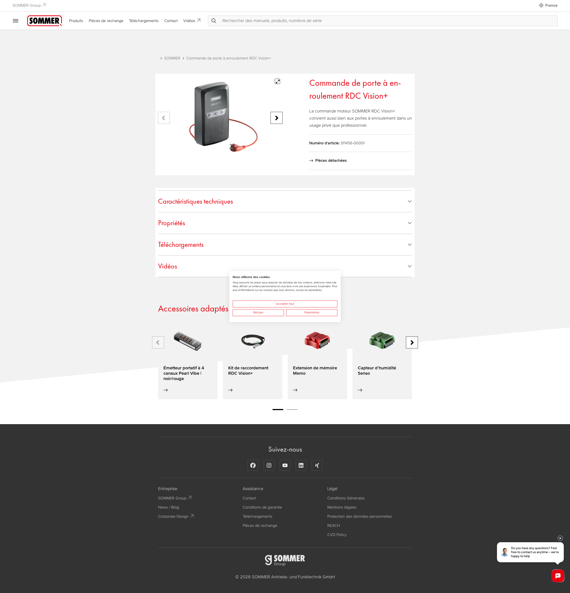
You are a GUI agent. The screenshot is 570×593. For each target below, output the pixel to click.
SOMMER (172, 58)
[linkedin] (301, 465)
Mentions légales (341, 507)
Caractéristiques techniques (195, 201)
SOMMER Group (26, 5)
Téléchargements (144, 20)
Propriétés (171, 222)
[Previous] (164, 118)
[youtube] (285, 465)
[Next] (277, 118)
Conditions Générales (346, 498)
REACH (333, 525)
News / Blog (168, 507)
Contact (171, 20)
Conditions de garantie (262, 507)
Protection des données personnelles (359, 516)
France (551, 5)
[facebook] (253, 465)
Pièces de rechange (106, 20)
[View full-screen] (277, 81)
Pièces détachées (331, 160)
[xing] (317, 465)
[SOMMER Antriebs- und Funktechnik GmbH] (44, 20)
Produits (76, 20)
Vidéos (189, 20)
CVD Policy (337, 534)
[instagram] (269, 465)
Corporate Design (173, 516)
